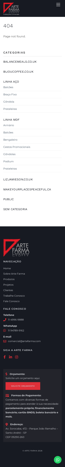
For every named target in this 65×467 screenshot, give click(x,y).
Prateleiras (10, 109)
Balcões (8, 87)
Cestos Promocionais (16, 147)
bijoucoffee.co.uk (18, 71)
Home (7, 268)
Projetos (8, 284)
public (8, 199)
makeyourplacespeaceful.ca (27, 189)
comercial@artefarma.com (24, 341)
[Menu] (58, 4)
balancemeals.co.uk (20, 61)
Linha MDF (11, 119)
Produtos (9, 279)
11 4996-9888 (16, 319)
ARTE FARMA (31, 451)
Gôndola (8, 101)
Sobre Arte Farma (14, 273)
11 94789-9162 (16, 330)
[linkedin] (10, 356)
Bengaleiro (10, 139)
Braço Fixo (10, 94)
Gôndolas (9, 154)
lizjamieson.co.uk (18, 179)
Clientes (8, 290)
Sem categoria (15, 209)
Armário (8, 125)
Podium (8, 161)
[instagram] (17, 356)
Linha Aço (11, 81)
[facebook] (4, 356)
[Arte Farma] (11, 13)
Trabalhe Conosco (14, 295)
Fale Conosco (11, 301)
